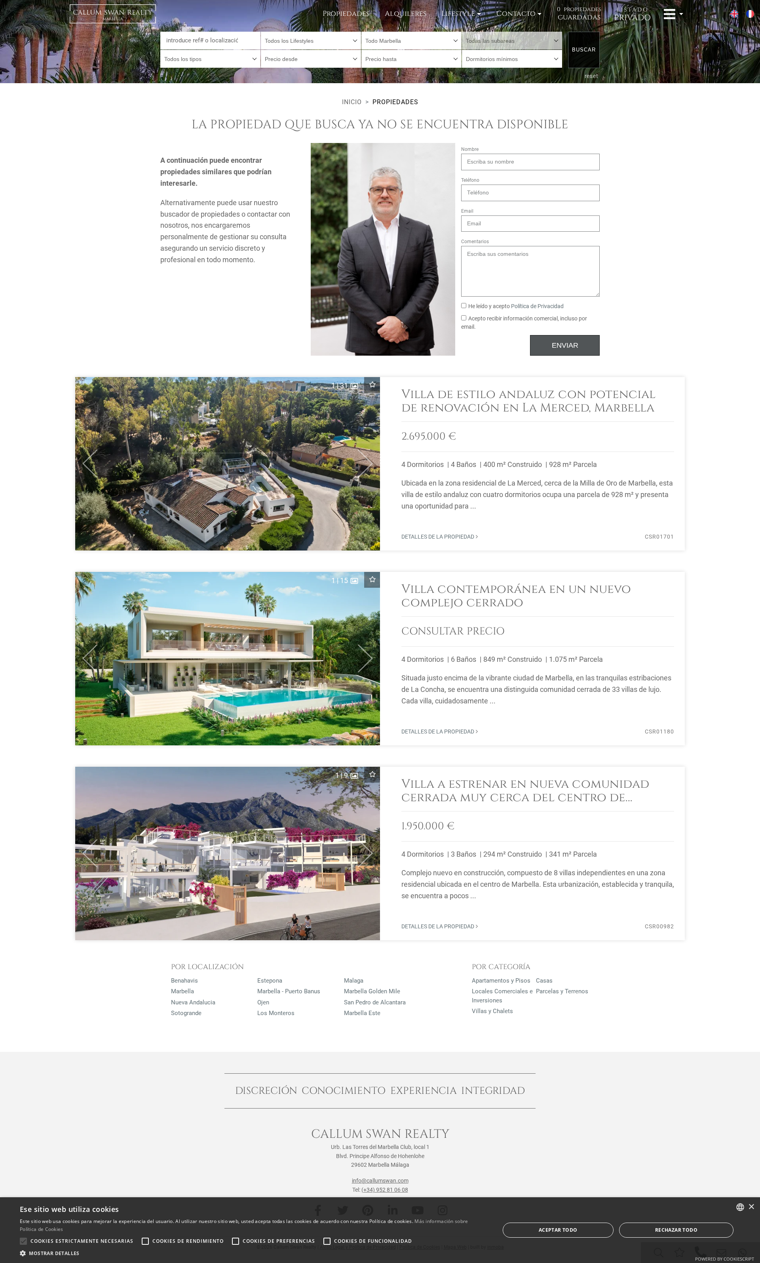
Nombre (470, 149)
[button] (86, 464)
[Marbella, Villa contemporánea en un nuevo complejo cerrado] (380, 658)
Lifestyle (458, 14)
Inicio (352, 102)
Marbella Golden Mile (372, 991)
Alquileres (405, 14)
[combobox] (311, 41)
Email (467, 211)
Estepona (269, 980)
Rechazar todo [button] (676, 1230)
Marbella (182, 991)
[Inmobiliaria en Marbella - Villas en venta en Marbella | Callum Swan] (112, 14)
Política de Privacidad (537, 306)
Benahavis (184, 980)
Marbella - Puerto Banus (288, 991)
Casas (544, 980)
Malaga (353, 980)
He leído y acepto (516, 306)
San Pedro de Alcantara (375, 1002)
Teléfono (470, 180)
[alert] (380, 1230)
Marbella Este (362, 1013)
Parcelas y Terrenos (562, 991)
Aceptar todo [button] (558, 1230)
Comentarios (475, 241)
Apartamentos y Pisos (501, 980)
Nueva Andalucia (193, 1002)
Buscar (584, 50)
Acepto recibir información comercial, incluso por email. (524, 323)
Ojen (263, 1002)
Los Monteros (275, 1013)
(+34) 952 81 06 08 (384, 1190)
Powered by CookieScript (724, 1259)
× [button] (751, 1207)
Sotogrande (186, 1013)
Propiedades (346, 14)
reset (592, 76)
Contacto (516, 14)
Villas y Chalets (492, 1011)
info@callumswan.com (380, 1180)
